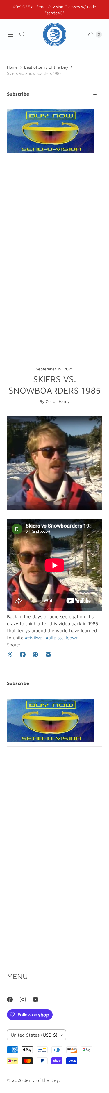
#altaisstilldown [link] (62, 637)
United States (34, 1034)
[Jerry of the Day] (54, 34)
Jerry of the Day (41, 1080)
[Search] (22, 34)
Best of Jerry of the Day (46, 67)
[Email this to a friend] (48, 654)
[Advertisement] (54, 199)
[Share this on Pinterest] (35, 654)
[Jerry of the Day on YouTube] (39, 999)
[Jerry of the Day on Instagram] (26, 999)
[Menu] (10, 34)
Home (12, 67)
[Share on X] (11, 654)
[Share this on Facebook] (22, 654)
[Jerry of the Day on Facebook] (13, 999)
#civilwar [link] (34, 637)
